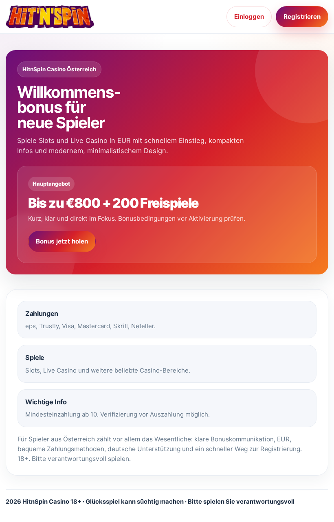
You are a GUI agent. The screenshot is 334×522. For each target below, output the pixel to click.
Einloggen (249, 16)
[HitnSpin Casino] (50, 16)
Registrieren (302, 16)
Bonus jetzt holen (62, 241)
